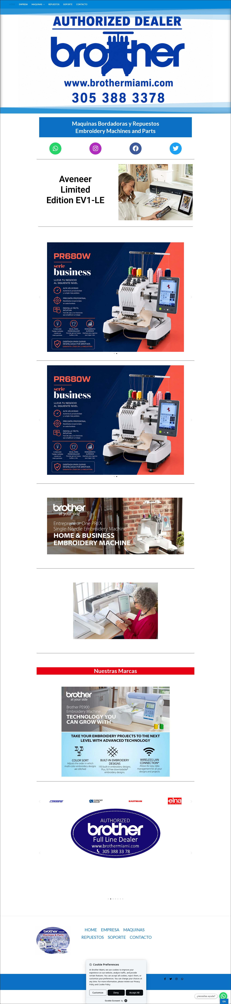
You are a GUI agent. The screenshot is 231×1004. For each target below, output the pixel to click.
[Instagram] (176, 979)
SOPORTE (67, 4)
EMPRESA (23, 4)
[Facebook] (165, 979)
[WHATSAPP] (182, 979)
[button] (43, 4)
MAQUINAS (37, 4)
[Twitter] (171, 979)
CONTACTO (81, 4)
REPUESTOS (53, 4)
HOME (12, 4)
